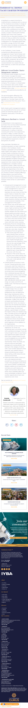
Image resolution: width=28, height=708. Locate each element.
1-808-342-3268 (4, 647)
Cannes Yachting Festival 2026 (14, 477)
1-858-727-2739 (4, 661)
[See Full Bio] (17, 415)
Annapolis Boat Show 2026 (14, 501)
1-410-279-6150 (4, 632)
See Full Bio (13, 415)
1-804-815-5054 (4, 677)
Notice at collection (6, 706)
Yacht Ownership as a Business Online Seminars (14, 453)
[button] (7, 424)
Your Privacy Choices (11, 704)
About (3, 580)
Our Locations (5, 616)
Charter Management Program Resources (16, 13)
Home (1, 13)
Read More (14, 458)
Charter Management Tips (5, 15)
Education (5, 13)
